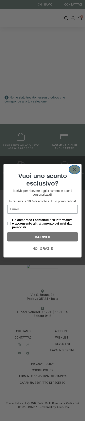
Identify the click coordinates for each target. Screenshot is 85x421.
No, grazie (42, 248)
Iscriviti (42, 236)
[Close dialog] (74, 169)
